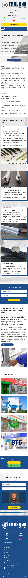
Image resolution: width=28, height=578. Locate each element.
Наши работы (7, 547)
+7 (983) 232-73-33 (14, 12)
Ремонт (5, 557)
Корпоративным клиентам (10, 549)
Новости (6, 552)
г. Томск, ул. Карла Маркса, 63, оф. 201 (15, 563)
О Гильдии (6, 544)
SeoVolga (24, 576)
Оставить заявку (14, 300)
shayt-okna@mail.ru (10, 567)
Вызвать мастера (14, 24)
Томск (16, 10)
